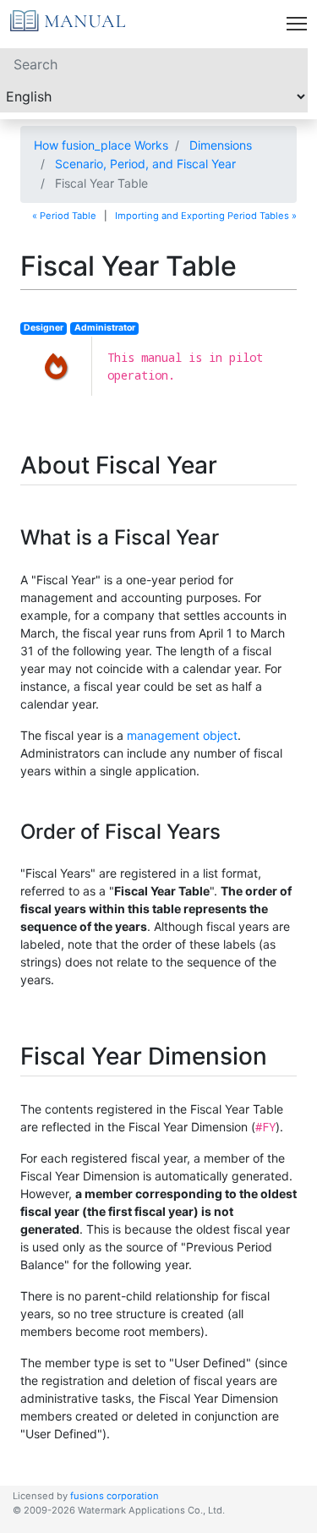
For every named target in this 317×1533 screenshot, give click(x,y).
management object (182, 735)
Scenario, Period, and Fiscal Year (145, 163)
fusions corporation (114, 1496)
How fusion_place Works (101, 145)
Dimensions (220, 145)
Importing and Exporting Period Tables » (206, 216)
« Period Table (64, 216)
